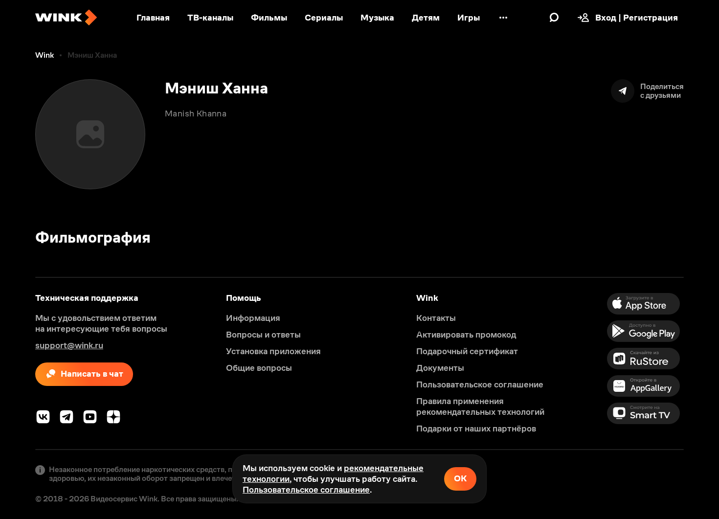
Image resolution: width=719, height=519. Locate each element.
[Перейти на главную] (66, 17)
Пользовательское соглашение (306, 490)
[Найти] (554, 17)
